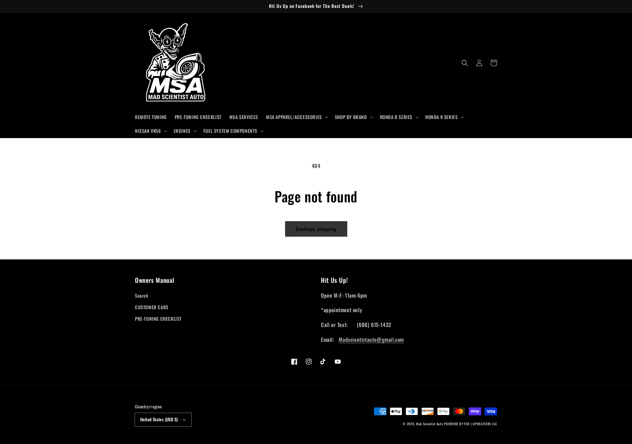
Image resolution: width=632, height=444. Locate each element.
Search (141, 295)
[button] (296, 117)
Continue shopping (316, 228)
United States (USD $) (159, 419)
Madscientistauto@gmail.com (371, 339)
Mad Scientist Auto (429, 423)
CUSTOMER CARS (152, 307)
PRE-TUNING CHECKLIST (158, 318)
